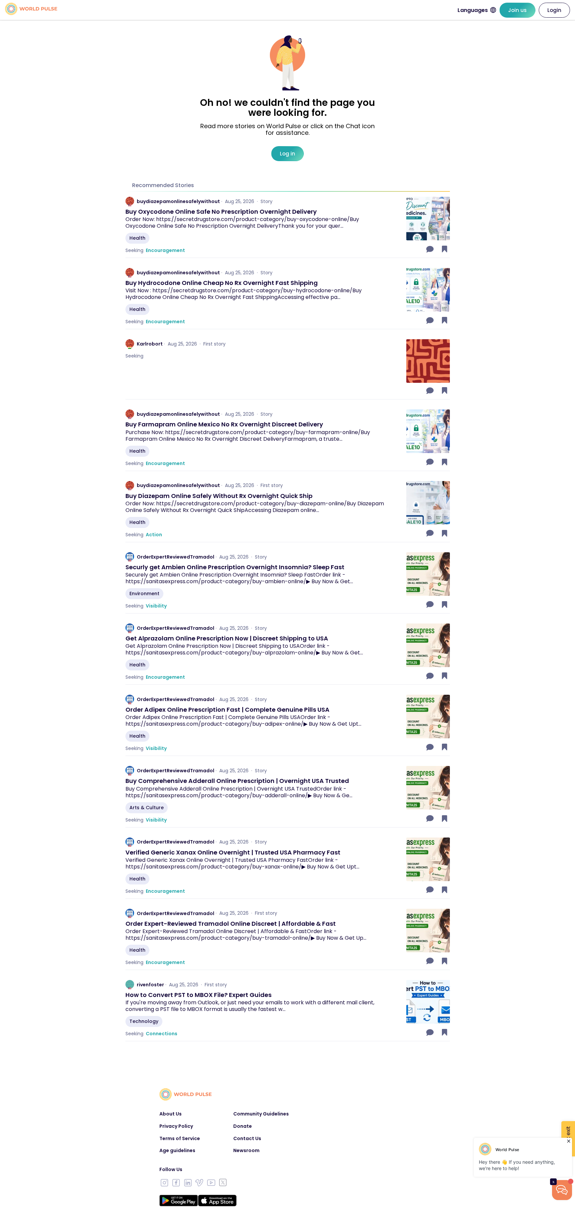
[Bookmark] (444, 249)
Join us (517, 10)
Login (554, 10)
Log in (287, 153)
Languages (473, 10)
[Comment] (430, 249)
